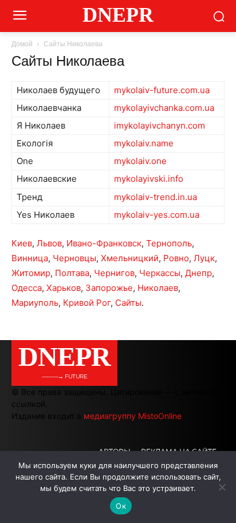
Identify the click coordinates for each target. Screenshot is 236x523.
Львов (49, 243)
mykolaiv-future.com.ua (162, 90)
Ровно (176, 258)
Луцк (204, 258)
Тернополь (169, 243)
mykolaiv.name (144, 143)
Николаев (157, 287)
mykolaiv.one (140, 160)
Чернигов (114, 273)
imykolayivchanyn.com (159, 125)
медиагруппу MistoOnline (133, 416)
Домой (22, 44)
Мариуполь (34, 302)
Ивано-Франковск (103, 243)
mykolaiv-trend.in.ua (155, 196)
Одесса (26, 287)
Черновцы (74, 258)
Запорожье (109, 287)
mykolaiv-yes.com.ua (156, 214)
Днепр (198, 273)
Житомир (30, 273)
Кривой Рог (87, 302)
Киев (21, 243)
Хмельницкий (130, 258)
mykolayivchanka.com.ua (164, 107)
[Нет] (221, 487)
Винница (29, 258)
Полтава (72, 273)
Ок (121, 505)
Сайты (128, 302)
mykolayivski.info (148, 178)
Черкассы (159, 273)
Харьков (63, 287)
